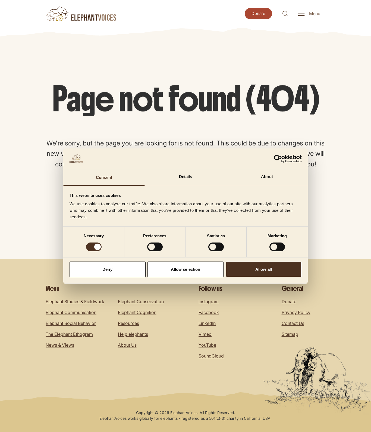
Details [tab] (185, 176)
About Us (127, 345)
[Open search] (285, 13)
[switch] (155, 247)
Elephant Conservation (141, 301)
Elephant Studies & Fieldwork (75, 301)
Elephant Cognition (137, 312)
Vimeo (205, 334)
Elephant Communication (71, 312)
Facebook (209, 312)
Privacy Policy (296, 312)
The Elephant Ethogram (69, 334)
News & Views (60, 345)
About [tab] (267, 176)
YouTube (207, 345)
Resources (128, 323)
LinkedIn (207, 323)
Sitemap (290, 334)
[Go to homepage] (81, 14)
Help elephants (133, 334)
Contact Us (293, 323)
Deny (107, 269)
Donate (289, 301)
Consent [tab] (104, 177)
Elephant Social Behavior (71, 323)
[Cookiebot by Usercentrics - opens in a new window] (278, 159)
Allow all (263, 269)
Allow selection (185, 269)
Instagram (209, 301)
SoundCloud (211, 356)
